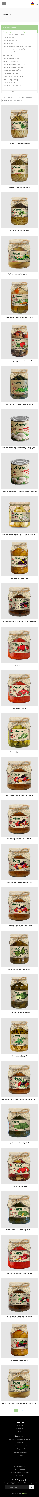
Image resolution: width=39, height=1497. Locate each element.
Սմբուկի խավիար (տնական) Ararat (19, 926)
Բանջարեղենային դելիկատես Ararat (19, 1317)
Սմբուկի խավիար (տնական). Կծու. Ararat (19, 839)
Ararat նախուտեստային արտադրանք (17, 46)
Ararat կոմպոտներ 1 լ (11, 58)
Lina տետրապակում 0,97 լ (13, 70)
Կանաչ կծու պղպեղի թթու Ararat (19, 274)
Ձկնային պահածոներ (10, 73)
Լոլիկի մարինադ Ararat (19, 1186)
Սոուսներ (6, 89)
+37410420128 (21, 1469)
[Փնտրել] (37, 4)
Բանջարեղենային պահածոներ (14, 32)
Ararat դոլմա (8, 43)
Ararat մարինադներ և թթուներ (14, 35)
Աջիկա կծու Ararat (19, 708)
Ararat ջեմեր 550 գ (10, 82)
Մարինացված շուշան (19, 1056)
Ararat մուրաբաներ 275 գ (12, 85)
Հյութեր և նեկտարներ (11, 61)
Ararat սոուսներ (9, 92)
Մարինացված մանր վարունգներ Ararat (19, 404)
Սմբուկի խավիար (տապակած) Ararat (19, 795)
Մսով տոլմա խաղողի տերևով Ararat (19, 1143)
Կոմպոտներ (7, 55)
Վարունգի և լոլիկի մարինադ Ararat (19, 361)
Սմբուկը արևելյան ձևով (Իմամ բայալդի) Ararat (19, 621)
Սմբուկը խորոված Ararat (19, 578)
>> (22, 1410)
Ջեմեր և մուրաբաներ (10, 80)
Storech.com (25, 1493)
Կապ (19, 1432)
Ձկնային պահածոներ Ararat (14, 76)
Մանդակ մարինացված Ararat (19, 143)
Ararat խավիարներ (11, 40)
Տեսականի (19, 1428)
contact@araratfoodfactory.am (21, 1472)
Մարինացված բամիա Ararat (19, 752)
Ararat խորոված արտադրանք (14, 49)
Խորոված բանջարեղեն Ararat (19, 1360)
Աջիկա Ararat (19, 665)
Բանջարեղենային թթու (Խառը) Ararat (19, 317)
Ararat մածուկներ (10, 37)
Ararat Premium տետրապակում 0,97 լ (16, 67)
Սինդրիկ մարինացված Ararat (19, 187)
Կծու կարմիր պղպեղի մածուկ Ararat (19, 1273)
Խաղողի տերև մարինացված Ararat (19, 969)
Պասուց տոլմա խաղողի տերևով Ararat (19, 1230)
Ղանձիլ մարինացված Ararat (19, 230)
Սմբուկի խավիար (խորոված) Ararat (19, 882)
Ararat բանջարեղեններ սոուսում (15, 52)
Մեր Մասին (19, 1425)
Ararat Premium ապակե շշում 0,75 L (15, 64)
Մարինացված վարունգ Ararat (19, 1012)
